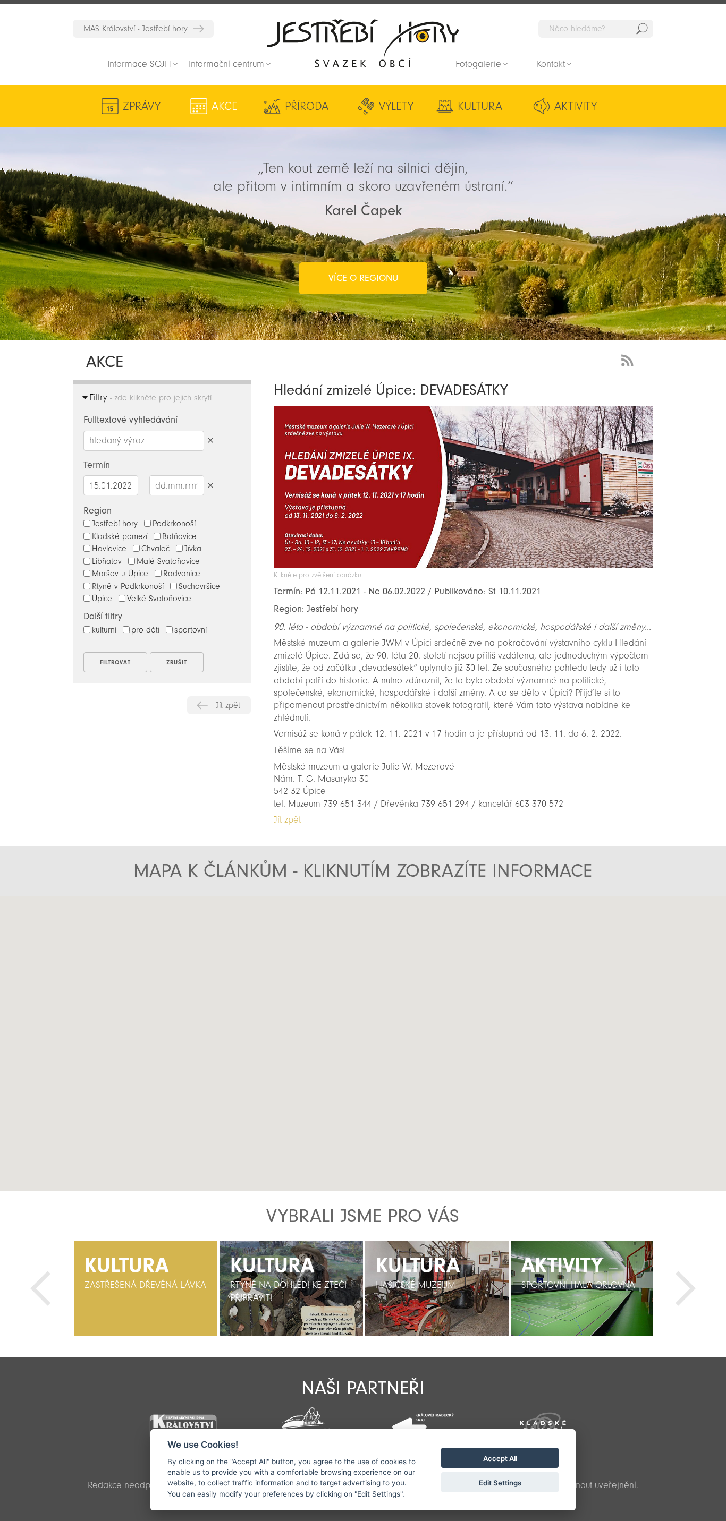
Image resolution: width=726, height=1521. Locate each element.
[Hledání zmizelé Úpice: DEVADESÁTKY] (463, 565)
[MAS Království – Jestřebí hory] (183, 1421)
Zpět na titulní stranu (363, 43)
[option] (145, 1288)
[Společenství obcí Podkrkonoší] (303, 1423)
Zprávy (142, 106)
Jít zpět (228, 705)
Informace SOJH (139, 64)
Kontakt (551, 64)
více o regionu (363, 278)
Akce (225, 106)
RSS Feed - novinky (629, 359)
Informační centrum (226, 64)
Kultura (480, 106)
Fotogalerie (478, 64)
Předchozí (40, 1288)
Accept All (500, 1458)
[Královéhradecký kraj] (423, 1421)
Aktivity (575, 106)
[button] (253, 997)
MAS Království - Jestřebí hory (135, 28)
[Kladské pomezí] (543, 1421)
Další (686, 1288)
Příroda (306, 106)
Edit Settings (500, 1483)
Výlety (396, 106)
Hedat (642, 29)
